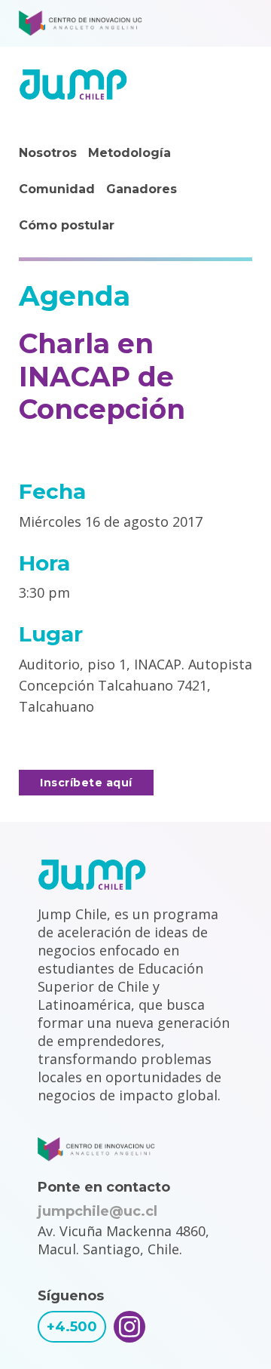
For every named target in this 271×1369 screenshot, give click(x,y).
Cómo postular (66, 225)
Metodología (129, 153)
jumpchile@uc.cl (97, 1211)
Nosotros (48, 153)
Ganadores (141, 189)
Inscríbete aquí (86, 782)
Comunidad (57, 189)
